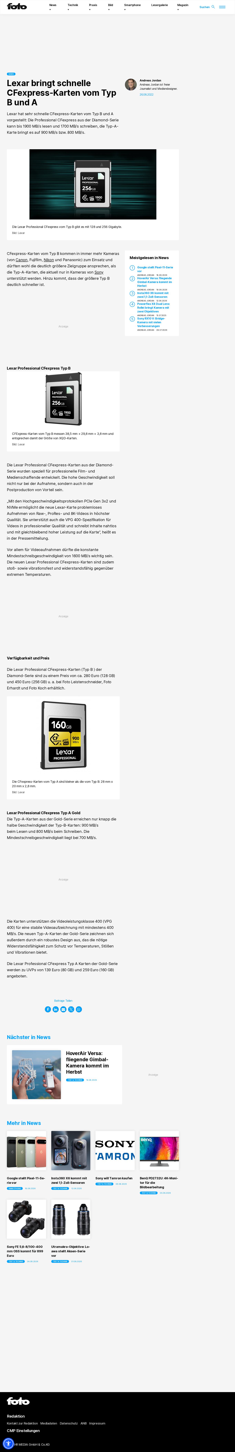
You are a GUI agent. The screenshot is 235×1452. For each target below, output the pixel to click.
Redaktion (16, 1416)
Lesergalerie (159, 5)
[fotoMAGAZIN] (17, 8)
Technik (73, 5)
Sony (98, 272)
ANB (84, 1423)
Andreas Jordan (150, 80)
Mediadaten (48, 1423)
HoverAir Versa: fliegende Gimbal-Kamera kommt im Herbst (154, 281)
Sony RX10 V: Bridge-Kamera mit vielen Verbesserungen (151, 322)
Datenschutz (69, 1423)
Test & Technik (75, 1080)
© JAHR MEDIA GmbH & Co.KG (28, 1444)
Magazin (182, 5)
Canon (21, 260)
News (53, 5)
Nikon (49, 260)
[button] (48, 1009)
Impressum (97, 1423)
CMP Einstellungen (23, 1430)
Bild (110, 5)
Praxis (93, 5)
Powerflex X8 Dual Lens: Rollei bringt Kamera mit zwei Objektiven (153, 307)
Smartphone (132, 5)
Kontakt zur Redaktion (22, 1423)
